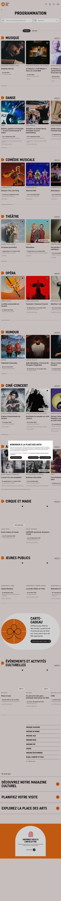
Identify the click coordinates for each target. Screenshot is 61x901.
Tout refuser (33, 457)
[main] (30, 450)
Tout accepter (45, 457)
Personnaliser (16, 457)
